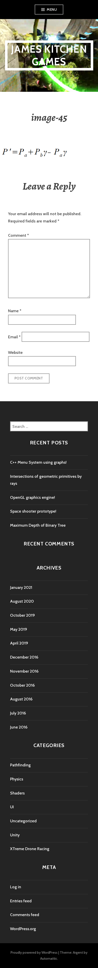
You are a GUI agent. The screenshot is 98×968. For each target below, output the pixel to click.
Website (15, 352)
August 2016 (21, 699)
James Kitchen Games (49, 55)
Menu (52, 9)
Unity (15, 835)
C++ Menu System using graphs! (38, 462)
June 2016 (18, 727)
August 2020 (22, 601)
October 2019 (22, 615)
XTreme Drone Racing (29, 848)
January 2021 (21, 587)
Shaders (17, 793)
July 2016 (18, 713)
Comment (18, 235)
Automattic (48, 958)
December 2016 (24, 657)
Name (14, 310)
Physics (16, 779)
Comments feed (24, 914)
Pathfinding (20, 765)
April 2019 (19, 643)
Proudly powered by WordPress (34, 952)
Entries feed (21, 901)
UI (12, 806)
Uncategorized (23, 821)
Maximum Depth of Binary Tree (38, 525)
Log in (15, 886)
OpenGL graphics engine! (32, 497)
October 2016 (22, 685)
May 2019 (18, 629)
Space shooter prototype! (33, 511)
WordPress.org (23, 928)
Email (14, 337)
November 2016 (24, 671)
